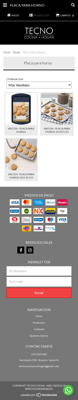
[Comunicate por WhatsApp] (68, 390)
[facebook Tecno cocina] (20, 250)
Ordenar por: (15, 79)
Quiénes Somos (39, 335)
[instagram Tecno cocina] (29, 250)
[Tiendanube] (39, 396)
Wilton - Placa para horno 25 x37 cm (57, 130)
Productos (39, 322)
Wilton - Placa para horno (21, 130)
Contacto (39, 329)
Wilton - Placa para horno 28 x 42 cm (21, 176)
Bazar (16, 52)
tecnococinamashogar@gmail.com (39, 366)
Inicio (7, 52)
